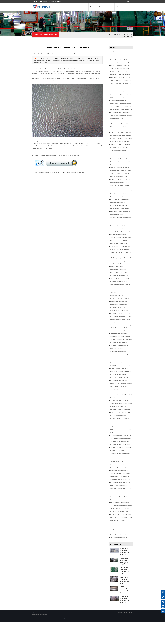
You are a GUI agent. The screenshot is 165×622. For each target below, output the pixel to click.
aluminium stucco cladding (117, 261)
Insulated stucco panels (116, 266)
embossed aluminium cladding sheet (120, 284)
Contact (127, 7)
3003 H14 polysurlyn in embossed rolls (120, 106)
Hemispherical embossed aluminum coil (121, 109)
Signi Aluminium (36, 614)
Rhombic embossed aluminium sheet (120, 418)
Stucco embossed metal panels (118, 281)
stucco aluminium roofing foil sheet (119, 330)
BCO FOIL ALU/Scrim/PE (117, 295)
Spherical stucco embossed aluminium (120, 526)
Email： (56, 620)
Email (127, 1)
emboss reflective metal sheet (118, 202)
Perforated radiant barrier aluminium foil (121, 153)
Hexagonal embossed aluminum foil (120, 161)
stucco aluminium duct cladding (75, 172)
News (118, 7)
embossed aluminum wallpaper (118, 176)
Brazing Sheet (43, 614)
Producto (84, 7)
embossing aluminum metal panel (119, 62)
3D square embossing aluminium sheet (121, 127)
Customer (110, 7)
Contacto (120, 612)
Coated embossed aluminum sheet (119, 502)
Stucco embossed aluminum (118, 351)
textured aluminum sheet (117, 362)
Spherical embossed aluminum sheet (48, 172)
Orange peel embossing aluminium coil (120, 421)
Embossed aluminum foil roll (118, 374)
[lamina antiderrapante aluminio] (44, 8)
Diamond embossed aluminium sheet (120, 226)
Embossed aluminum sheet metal (119, 342)
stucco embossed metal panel (118, 272)
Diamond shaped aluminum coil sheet (120, 290)
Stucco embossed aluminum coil (119, 345)
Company (75, 7)
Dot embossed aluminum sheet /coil (120, 313)
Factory (101, 7)
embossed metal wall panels (118, 269)
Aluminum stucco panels (117, 357)
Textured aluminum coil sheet (118, 100)
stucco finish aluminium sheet (118, 234)
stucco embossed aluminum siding (119, 278)
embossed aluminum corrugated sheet (120, 129)
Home (66, 7)
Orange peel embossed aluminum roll (120, 252)
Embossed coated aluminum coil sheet (120, 164)
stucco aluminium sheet (116, 348)
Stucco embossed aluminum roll (119, 470)
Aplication (93, 7)
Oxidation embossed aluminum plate (120, 499)
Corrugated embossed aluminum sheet (121, 71)
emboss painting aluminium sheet (119, 214)
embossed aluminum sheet (117, 360)
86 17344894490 (56, 1)
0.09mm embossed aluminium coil (119, 185)
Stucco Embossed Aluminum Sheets (120, 336)
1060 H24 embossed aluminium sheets (121, 115)
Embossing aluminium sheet (118, 467)
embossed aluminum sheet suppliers (120, 354)
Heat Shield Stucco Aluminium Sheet (120, 319)
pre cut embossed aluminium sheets (120, 199)
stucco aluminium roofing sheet (118, 228)
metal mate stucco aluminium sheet (120, 231)
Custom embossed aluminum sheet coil (121, 191)
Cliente (126, 612)
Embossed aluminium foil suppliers (119, 275)
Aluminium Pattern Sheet (117, 118)
